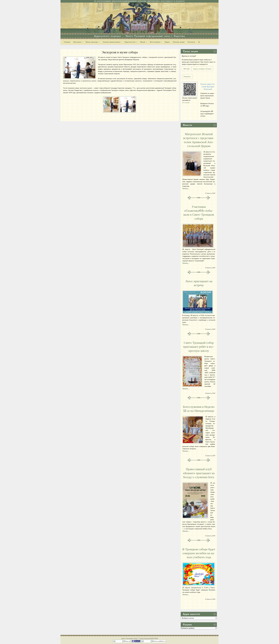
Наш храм (77, 42)
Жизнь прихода (92, 42)
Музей (142, 42)
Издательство (130, 42)
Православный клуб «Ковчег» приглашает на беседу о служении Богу (199, 473)
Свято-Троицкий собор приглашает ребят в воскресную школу (198, 346)
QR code (187, 69)
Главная (67, 42)
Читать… (186, 188)
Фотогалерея (155, 42)
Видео (167, 42)
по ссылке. (186, 102)
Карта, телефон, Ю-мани (202, 69)
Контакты (191, 42)
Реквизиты (187, 76)
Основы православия (111, 42)
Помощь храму (179, 42)
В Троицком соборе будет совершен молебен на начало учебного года (198, 553)
